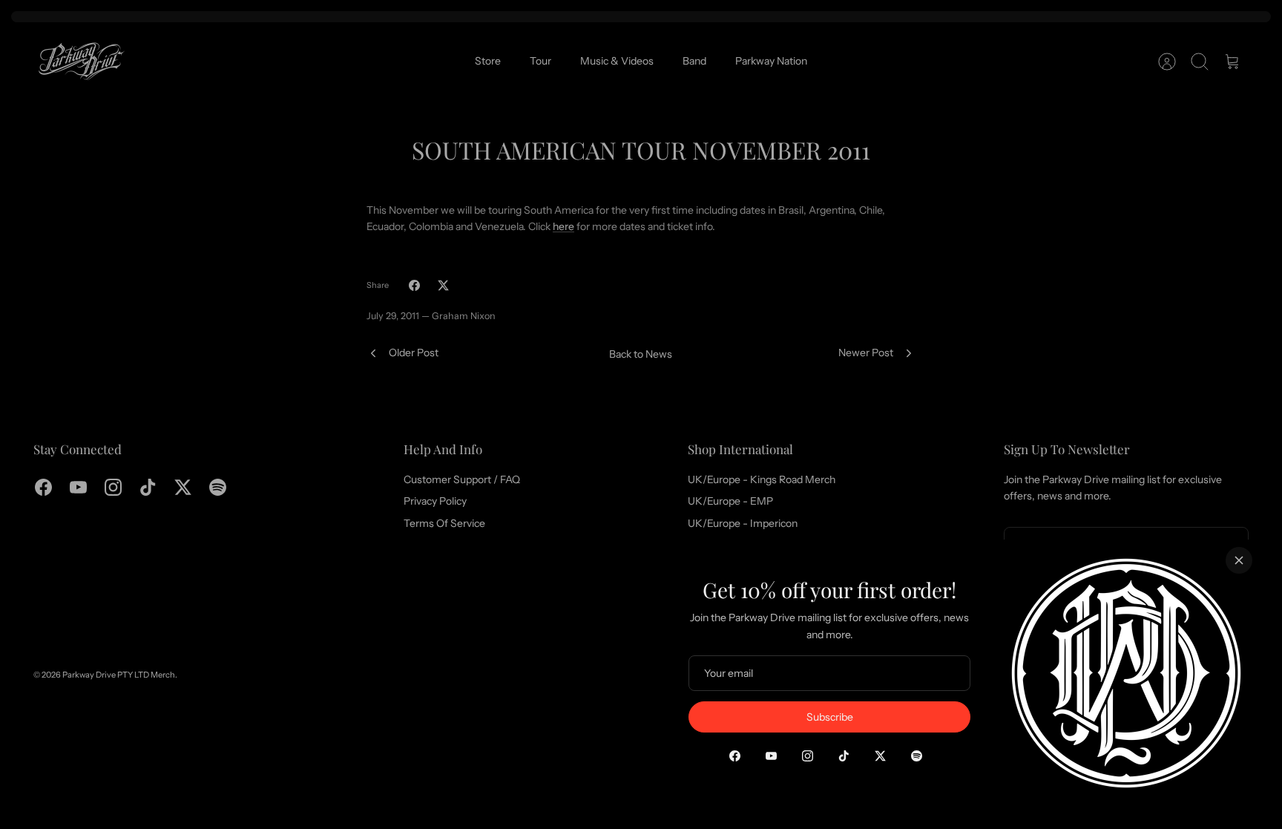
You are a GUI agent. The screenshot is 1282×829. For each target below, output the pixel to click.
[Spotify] (916, 756)
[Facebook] (734, 756)
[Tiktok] (843, 756)
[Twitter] (880, 756)
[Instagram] (807, 756)
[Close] (1239, 560)
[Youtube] (771, 756)
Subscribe (829, 717)
